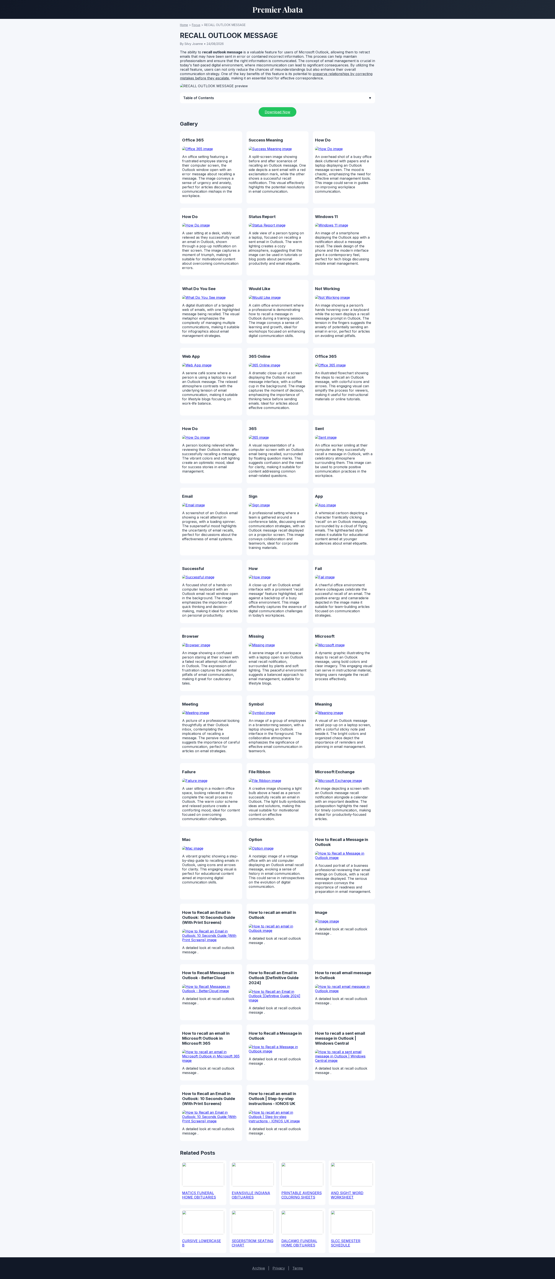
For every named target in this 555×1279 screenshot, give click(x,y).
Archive (258, 1268)
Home (184, 25)
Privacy (279, 1268)
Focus (196, 25)
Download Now (277, 112)
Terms (297, 1268)
